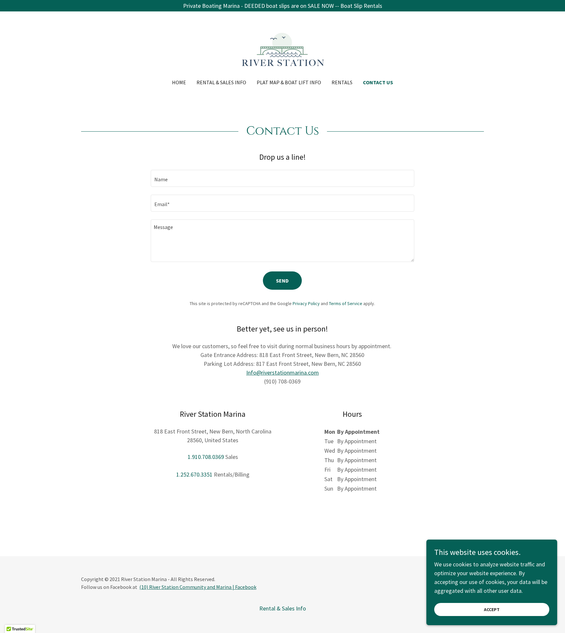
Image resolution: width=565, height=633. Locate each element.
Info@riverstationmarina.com (282, 372)
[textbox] (282, 178)
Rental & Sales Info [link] (221, 82)
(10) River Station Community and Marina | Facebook (197, 587)
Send (282, 280)
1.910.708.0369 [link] (206, 457)
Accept (492, 609)
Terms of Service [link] (345, 303)
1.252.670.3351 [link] (194, 474)
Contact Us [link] (378, 82)
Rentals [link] (342, 82)
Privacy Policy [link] (306, 303)
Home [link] (179, 82)
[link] (282, 49)
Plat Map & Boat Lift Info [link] (289, 82)
